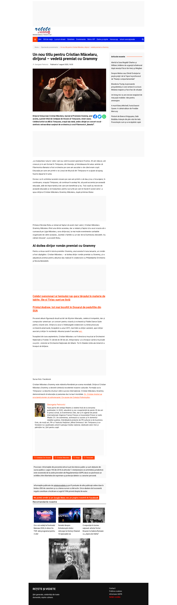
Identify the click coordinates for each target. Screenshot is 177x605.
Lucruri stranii (59, 39)
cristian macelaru (63, 458)
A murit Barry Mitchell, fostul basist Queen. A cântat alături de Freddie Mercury (125, 108)
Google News (59, 497)
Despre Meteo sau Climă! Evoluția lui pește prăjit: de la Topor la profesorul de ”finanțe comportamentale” (126, 76)
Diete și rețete (102, 39)
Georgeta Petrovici (41, 64)
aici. (80, 331)
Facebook (93, 497)
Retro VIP (91, 39)
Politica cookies (115, 591)
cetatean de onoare (43, 458)
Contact (112, 588)
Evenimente (81, 39)
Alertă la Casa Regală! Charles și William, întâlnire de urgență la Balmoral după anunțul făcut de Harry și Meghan (126, 65)
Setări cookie (114, 597)
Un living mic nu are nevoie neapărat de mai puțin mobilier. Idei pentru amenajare (126, 98)
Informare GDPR (115, 594)
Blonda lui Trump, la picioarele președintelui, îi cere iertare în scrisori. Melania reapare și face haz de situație (126, 87)
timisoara (89, 458)
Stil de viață (48, 39)
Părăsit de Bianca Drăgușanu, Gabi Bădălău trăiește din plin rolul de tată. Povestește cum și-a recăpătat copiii (126, 119)
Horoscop (114, 39)
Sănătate (70, 39)
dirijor (78, 458)
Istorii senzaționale (127, 39)
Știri (39, 39)
